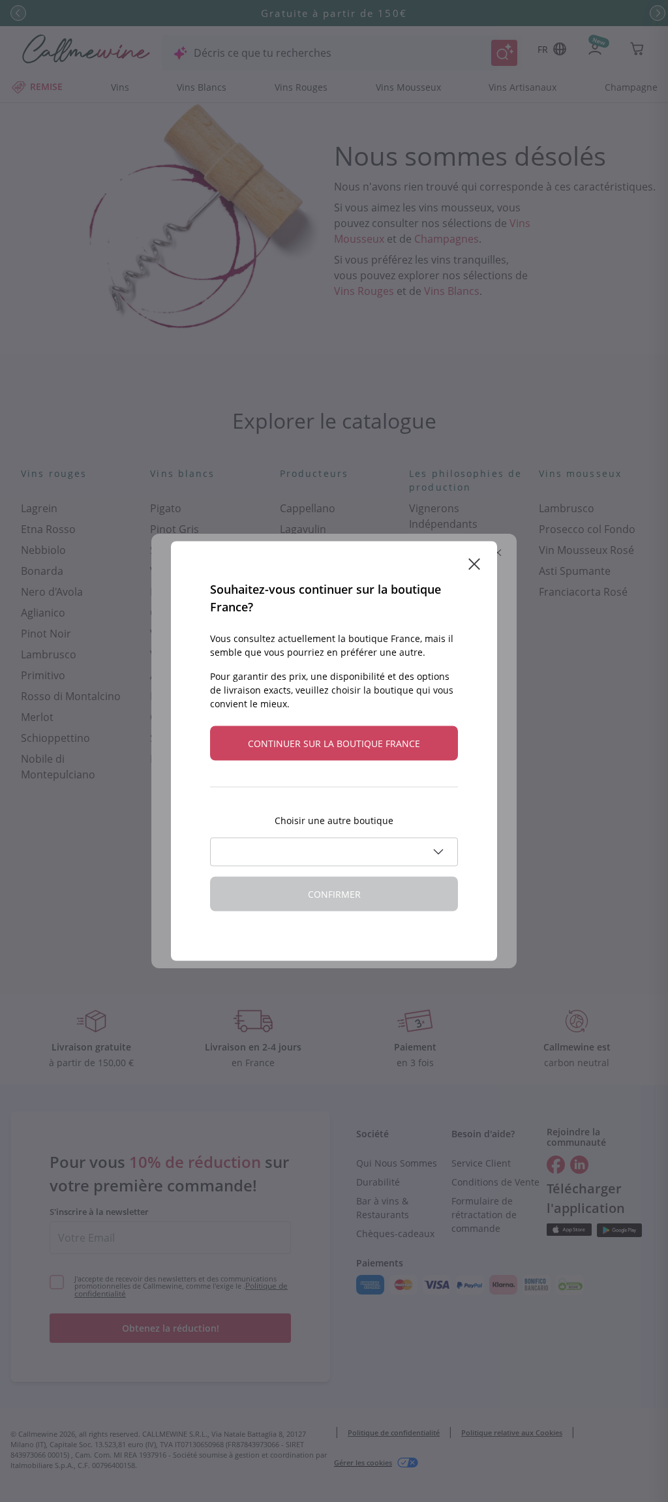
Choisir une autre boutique (334, 820)
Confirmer (334, 894)
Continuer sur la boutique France (334, 743)
